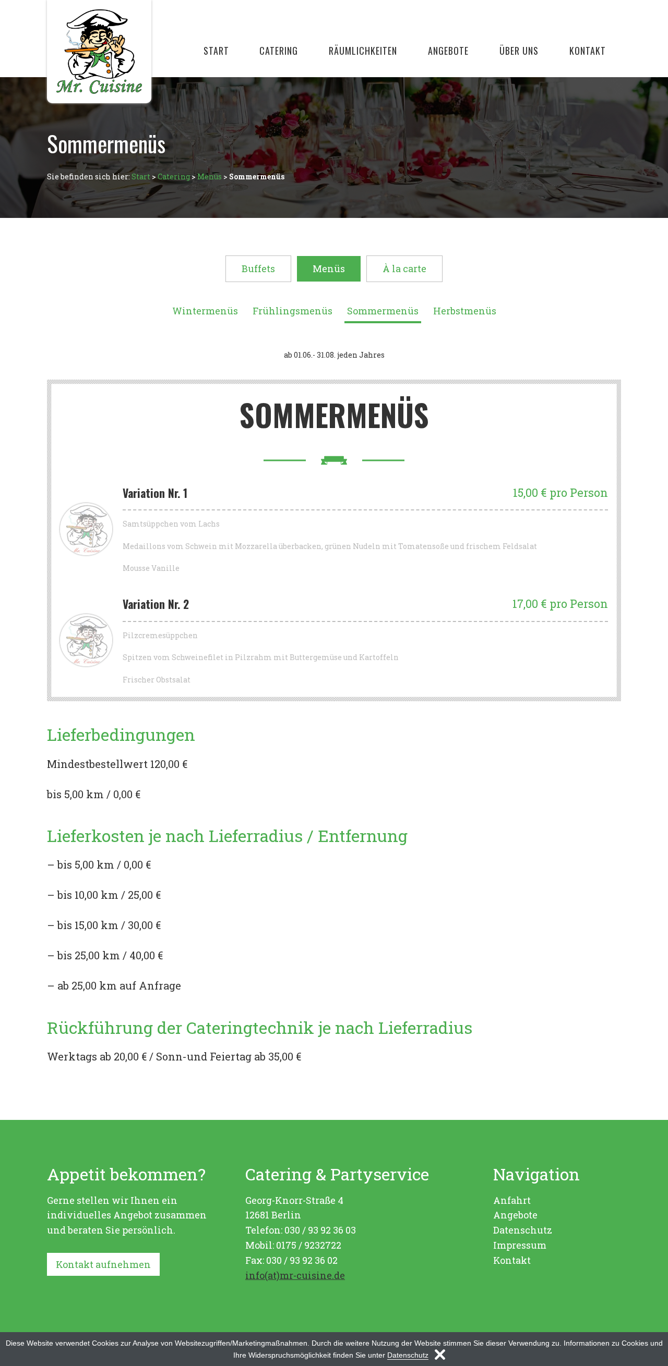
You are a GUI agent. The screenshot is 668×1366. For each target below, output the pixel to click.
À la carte (404, 268)
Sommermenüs (383, 310)
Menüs (209, 176)
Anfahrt (512, 1200)
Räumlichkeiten (363, 50)
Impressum (519, 1245)
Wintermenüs (205, 310)
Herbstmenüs (464, 310)
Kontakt (587, 50)
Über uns (519, 50)
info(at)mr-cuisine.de (295, 1275)
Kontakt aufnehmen (103, 1264)
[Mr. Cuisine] (99, 51)
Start (216, 50)
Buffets (258, 268)
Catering (278, 50)
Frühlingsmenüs (292, 310)
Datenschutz (522, 1230)
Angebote (448, 50)
